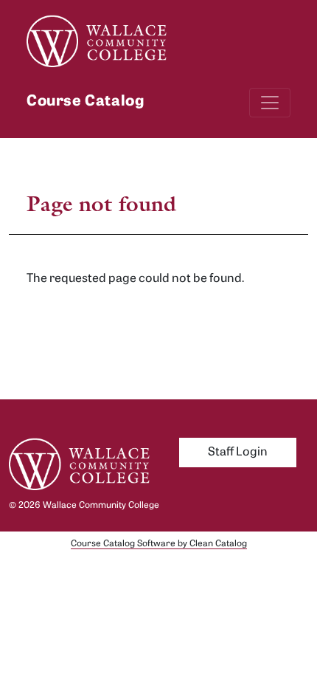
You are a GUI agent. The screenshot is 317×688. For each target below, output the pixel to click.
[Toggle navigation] (269, 102)
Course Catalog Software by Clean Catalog (159, 544)
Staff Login (238, 452)
